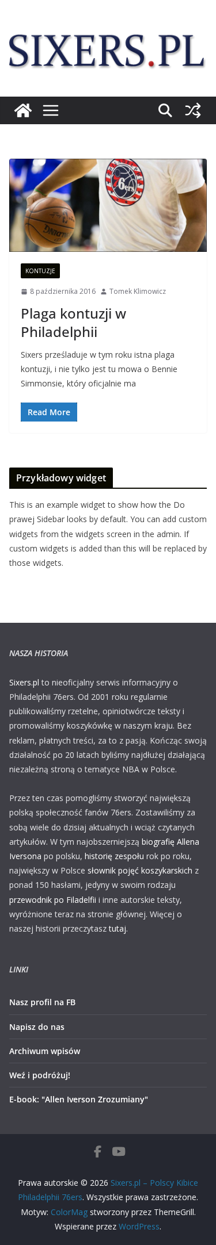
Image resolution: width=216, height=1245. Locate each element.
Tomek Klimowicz (137, 291)
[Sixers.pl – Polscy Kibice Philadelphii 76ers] (23, 110)
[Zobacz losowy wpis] (193, 110)
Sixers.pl (24, 682)
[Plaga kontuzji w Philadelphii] (108, 205)
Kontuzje (40, 271)
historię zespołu (114, 856)
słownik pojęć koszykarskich (140, 870)
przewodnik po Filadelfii (52, 899)
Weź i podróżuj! (39, 1075)
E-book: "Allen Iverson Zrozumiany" (78, 1099)
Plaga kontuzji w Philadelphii (73, 322)
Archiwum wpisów (44, 1050)
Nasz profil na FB (42, 1002)
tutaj (117, 928)
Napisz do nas (37, 1026)
